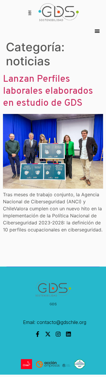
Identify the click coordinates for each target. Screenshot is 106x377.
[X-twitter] (48, 334)
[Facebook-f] (37, 334)
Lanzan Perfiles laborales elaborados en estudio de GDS (48, 92)
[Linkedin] (68, 334)
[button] (97, 31)
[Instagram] (58, 334)
